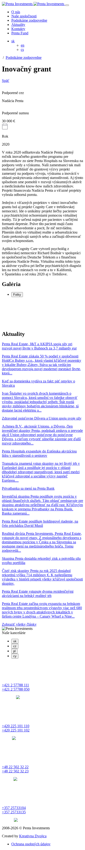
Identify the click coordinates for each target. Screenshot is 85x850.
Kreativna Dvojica (33, 836)
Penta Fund (19, 33)
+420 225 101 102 (16, 730)
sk (13, 41)
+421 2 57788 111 (15, 685)
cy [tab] (15, 656)
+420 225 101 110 (15, 726)
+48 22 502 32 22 (15, 767)
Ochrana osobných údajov (31, 844)
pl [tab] (14, 651)
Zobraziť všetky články (19, 624)
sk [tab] (15, 641)
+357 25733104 (14, 808)
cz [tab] (15, 646)
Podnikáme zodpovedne (29, 20)
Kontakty (18, 29)
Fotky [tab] (17, 294)
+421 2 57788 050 (16, 689)
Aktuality (18, 25)
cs (22, 50)
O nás (15, 12)
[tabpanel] (42, 313)
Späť (5, 81)
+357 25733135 (14, 812)
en (22, 45)
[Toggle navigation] (67, 5)
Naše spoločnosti (24, 16)
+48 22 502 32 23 (15, 771)
